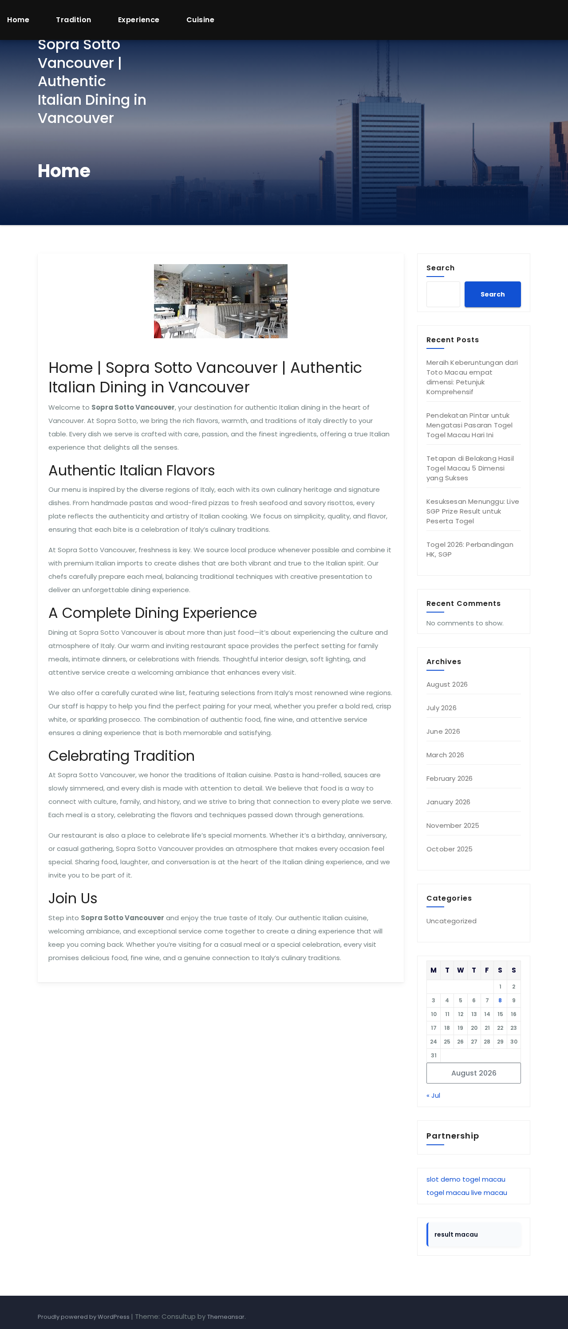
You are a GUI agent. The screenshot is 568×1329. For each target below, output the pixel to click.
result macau (456, 1234)
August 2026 (447, 684)
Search (440, 268)
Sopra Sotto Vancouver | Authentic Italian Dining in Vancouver (92, 81)
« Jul (433, 1095)
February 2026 (449, 778)
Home (18, 20)
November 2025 (453, 825)
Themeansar (226, 1317)
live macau (489, 1192)
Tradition (73, 20)
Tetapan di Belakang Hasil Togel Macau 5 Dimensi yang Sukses (470, 468)
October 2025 (449, 849)
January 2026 (448, 802)
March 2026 (445, 754)
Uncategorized (451, 921)
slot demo (443, 1179)
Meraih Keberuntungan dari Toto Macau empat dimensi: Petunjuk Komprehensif (472, 377)
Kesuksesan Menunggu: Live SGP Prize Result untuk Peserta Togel (472, 511)
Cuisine (200, 20)
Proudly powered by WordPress (84, 1317)
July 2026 (441, 707)
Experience (139, 20)
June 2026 (443, 731)
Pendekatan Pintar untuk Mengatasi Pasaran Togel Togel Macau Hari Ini (469, 425)
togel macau (483, 1179)
